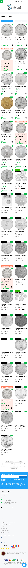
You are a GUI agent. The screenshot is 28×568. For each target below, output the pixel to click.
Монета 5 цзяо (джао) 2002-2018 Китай (7, 111)
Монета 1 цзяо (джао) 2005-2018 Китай (7, 135)
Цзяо (25, 466)
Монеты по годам (5, 530)
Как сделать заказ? (5, 520)
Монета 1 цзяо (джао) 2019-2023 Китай (21, 208)
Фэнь (20, 466)
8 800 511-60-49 (6, 491)
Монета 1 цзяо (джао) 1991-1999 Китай (21, 111)
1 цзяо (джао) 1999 (8, 464)
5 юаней (22, 464)
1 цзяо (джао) (18, 461)
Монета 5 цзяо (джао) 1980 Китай (21, 256)
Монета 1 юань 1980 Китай (6, 256)
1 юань (17, 464)
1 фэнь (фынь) (9, 461)
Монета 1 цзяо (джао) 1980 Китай (7, 305)
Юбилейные (13, 468)
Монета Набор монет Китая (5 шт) (20, 305)
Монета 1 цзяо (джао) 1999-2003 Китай (21, 160)
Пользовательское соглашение (8, 512)
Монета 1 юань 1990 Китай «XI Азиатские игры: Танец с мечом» (6, 377)
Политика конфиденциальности (8, 514)
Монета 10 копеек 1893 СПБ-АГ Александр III (6, 62)
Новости (3, 526)
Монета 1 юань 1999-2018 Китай (21, 87)
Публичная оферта (5, 510)
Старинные (15, 466)
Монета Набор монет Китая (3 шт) (20, 184)
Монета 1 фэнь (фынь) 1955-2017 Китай (21, 38)
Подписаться (23, 477)
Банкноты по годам (5, 532)
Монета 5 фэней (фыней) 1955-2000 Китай (20, 232)
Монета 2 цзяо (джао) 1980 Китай (21, 280)
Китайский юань (5, 466)
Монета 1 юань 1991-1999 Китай (7, 353)
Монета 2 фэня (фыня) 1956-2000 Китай (7, 38)
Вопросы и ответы (5, 518)
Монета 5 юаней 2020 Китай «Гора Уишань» (7, 329)
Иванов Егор (18, 566)
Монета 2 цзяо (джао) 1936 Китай (21, 353)
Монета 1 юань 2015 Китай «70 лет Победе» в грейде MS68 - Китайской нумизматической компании (7, 208)
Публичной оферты (5, 480)
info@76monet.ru (6, 495)
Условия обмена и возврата (7, 516)
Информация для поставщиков (8, 522)
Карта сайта (4, 528)
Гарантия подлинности (6, 524)
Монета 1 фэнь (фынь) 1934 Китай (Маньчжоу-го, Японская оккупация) (21, 329)
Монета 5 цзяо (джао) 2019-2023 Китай (7, 232)
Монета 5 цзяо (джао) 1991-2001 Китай (7, 426)
